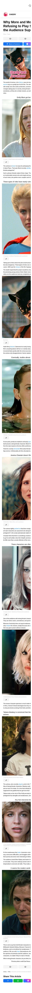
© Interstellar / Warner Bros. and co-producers (13, 522)
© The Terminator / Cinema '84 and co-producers (14, 844)
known (14, 166)
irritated (8, 625)
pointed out (17, 528)
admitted (28, 168)
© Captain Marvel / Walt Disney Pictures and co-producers (16, 611)
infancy (21, 82)
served (5, 84)
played (20, 784)
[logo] (9, 14)
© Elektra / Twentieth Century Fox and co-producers (14, 435)
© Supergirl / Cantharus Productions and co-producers (15, 256)
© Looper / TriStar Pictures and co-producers (13, 159)
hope (18, 951)
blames (12, 346)
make (19, 852)
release (18, 267)
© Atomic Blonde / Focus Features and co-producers (15, 696)
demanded (17, 449)
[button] (10, 38)
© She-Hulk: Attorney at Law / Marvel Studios (13, 777)
